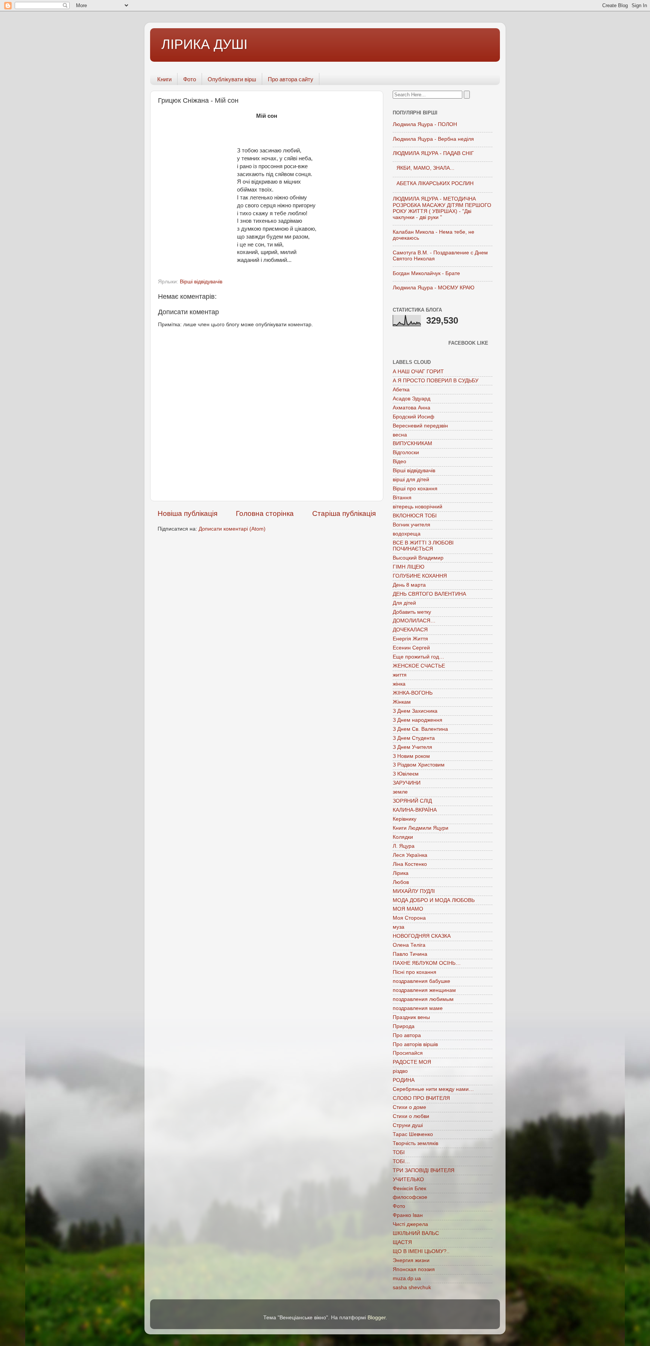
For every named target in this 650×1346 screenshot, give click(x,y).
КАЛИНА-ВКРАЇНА (415, 810)
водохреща (407, 534)
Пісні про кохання (414, 972)
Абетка (401, 389)
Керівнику (404, 819)
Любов (401, 882)
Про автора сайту (290, 79)
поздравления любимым (423, 999)
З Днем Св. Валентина (420, 729)
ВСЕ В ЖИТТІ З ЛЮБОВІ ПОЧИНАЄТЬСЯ (423, 546)
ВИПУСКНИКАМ (412, 443)
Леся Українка (410, 855)
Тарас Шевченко (413, 1134)
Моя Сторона (409, 918)
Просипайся (408, 1053)
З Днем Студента (414, 738)
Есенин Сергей (411, 648)
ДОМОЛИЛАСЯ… (414, 621)
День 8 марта (409, 585)
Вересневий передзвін (420, 426)
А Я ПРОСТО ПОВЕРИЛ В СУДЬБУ (435, 380)
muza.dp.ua (407, 1278)
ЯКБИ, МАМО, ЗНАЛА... (425, 168)
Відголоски (406, 452)
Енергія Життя (410, 639)
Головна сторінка (265, 513)
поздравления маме (418, 1008)
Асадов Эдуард (411, 399)
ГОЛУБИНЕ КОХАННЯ (420, 576)
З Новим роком (411, 756)
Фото (189, 79)
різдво (400, 1071)
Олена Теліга (409, 945)
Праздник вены (411, 1017)
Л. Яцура (404, 846)
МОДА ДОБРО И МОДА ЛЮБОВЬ (434, 900)
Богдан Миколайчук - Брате (426, 273)
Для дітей (404, 603)
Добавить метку (412, 612)
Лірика (401, 873)
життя (400, 675)
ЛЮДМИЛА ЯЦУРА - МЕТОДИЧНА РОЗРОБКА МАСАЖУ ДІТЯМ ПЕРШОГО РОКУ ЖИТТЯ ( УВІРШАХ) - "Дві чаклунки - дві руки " (442, 208)
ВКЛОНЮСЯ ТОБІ (415, 516)
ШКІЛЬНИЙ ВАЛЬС (416, 1233)
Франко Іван (408, 1215)
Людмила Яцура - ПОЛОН (425, 124)
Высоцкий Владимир (418, 558)
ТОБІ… (401, 1161)
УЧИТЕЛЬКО (408, 1179)
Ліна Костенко (410, 864)
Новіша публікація (187, 513)
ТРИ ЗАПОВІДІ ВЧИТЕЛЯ (423, 1170)
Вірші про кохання (415, 488)
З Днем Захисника (415, 711)
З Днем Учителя (412, 747)
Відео (399, 461)
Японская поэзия (414, 1269)
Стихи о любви (411, 1116)
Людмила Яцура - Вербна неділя (433, 139)
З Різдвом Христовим (419, 765)
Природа (404, 1026)
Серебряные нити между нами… (433, 1089)
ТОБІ (399, 1152)
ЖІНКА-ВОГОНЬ (413, 693)
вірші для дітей (411, 479)
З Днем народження (417, 720)
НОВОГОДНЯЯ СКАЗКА (422, 936)
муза (398, 927)
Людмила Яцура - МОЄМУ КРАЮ (433, 287)
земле (400, 792)
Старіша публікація (344, 513)
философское (410, 1197)
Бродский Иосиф (413, 417)
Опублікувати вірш (232, 79)
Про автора (407, 1035)
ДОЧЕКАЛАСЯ (410, 630)
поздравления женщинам (424, 990)
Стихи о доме (409, 1107)
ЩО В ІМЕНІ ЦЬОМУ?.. (421, 1251)
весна (400, 435)
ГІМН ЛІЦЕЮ (408, 567)
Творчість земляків (415, 1143)
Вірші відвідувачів (201, 281)
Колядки (403, 837)
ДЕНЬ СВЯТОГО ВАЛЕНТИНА (429, 594)
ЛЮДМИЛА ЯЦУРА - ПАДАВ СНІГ (433, 153)
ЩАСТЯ (402, 1242)
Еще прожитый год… (418, 657)
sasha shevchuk (412, 1287)
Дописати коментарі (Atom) (232, 529)
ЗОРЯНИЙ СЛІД (412, 801)
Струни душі (408, 1125)
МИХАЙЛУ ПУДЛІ (414, 891)
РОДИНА (404, 1080)
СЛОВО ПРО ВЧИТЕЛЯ (421, 1098)
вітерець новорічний (417, 507)
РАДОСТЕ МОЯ (412, 1062)
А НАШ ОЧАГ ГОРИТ (418, 371)
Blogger (377, 1317)
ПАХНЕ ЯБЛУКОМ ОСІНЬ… (427, 963)
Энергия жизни (411, 1260)
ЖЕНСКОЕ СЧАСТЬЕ (419, 666)
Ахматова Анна (411, 408)
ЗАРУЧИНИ (407, 783)
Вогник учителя (411, 525)
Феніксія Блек (409, 1188)
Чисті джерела (410, 1224)
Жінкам (402, 702)
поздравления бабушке (421, 981)
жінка (399, 684)
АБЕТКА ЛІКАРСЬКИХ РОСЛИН (435, 183)
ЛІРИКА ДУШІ (204, 44)
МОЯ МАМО (408, 909)
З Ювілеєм (406, 774)
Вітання (402, 497)
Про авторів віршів (415, 1044)
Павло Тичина (410, 954)
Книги (164, 79)
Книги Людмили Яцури (420, 828)
